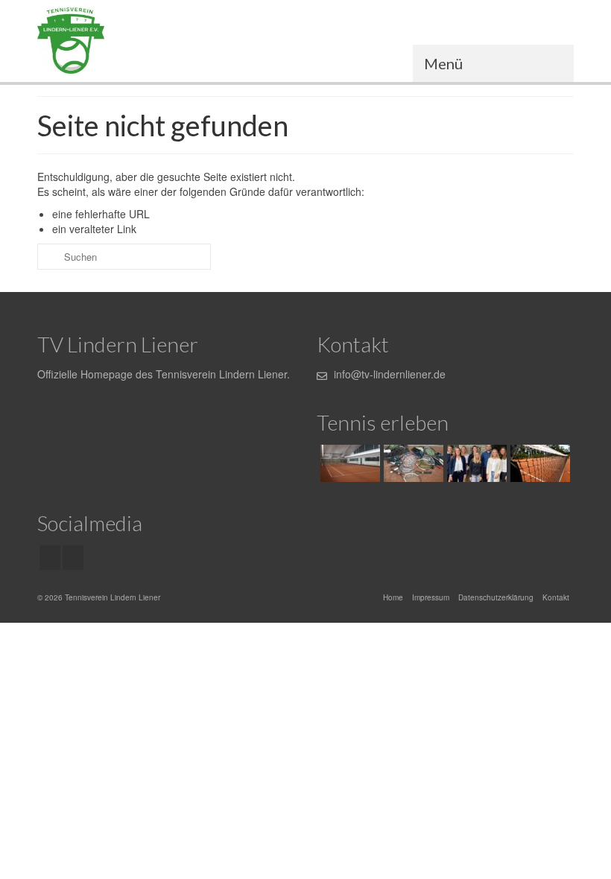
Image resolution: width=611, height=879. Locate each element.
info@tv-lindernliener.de (388, 373)
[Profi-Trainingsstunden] (411, 463)
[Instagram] (73, 557)
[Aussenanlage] (538, 463)
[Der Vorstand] (475, 463)
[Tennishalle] (348, 463)
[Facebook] (49, 557)
